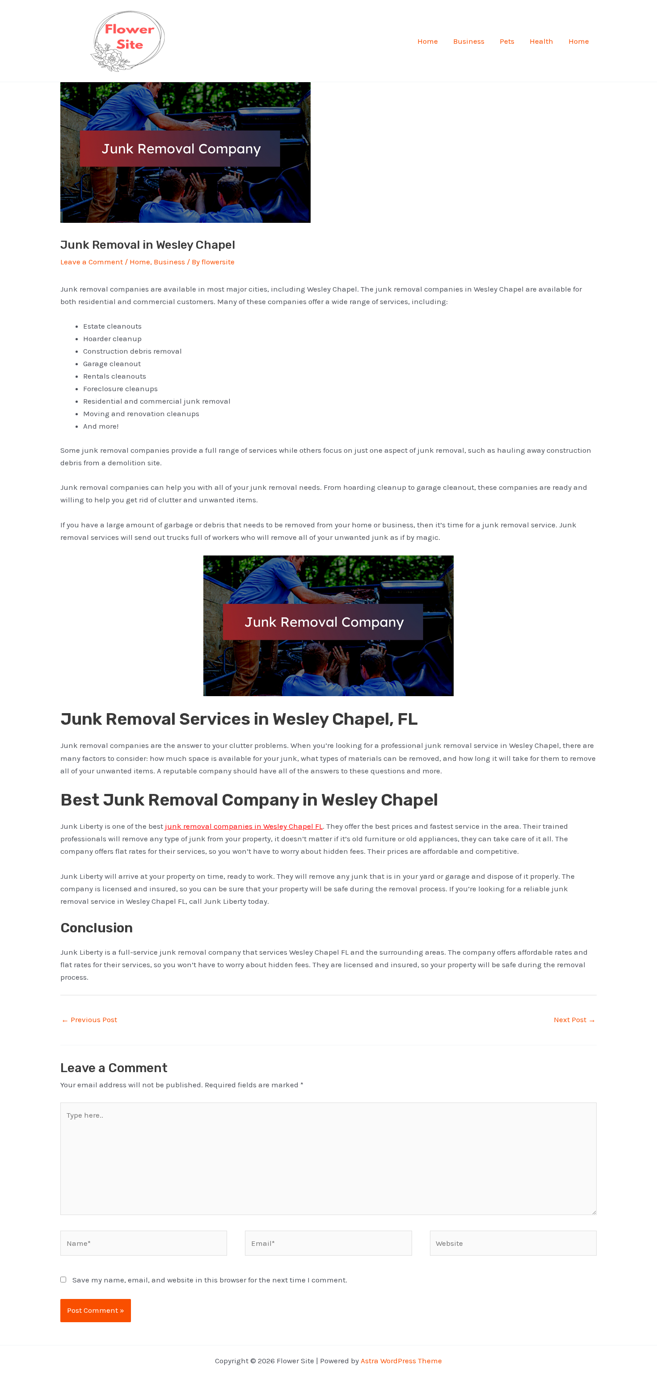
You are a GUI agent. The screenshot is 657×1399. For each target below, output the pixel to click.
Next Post (575, 1019)
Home (427, 41)
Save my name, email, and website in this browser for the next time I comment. (209, 1279)
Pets (507, 41)
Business (468, 41)
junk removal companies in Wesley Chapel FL (244, 826)
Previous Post (89, 1019)
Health (541, 41)
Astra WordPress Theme (401, 1360)
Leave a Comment (91, 261)
